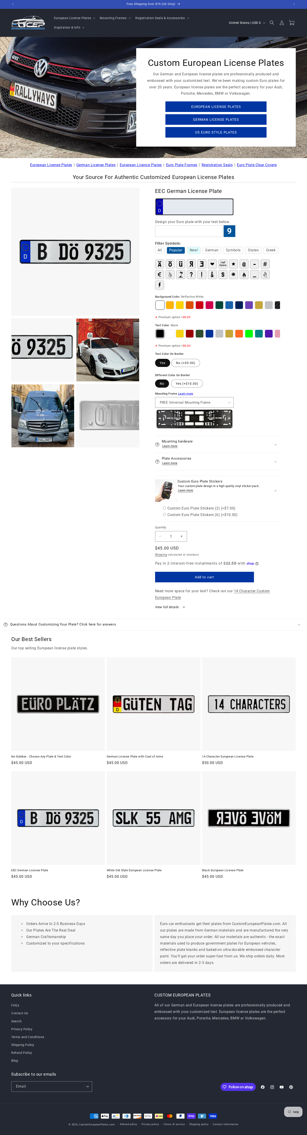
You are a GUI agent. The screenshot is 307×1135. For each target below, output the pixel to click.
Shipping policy (199, 1124)
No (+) (185, 363)
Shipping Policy (22, 1045)
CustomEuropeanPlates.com (97, 1124)
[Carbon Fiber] (278, 305)
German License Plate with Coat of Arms (135, 756)
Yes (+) (187, 383)
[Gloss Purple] (249, 305)
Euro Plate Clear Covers (257, 165)
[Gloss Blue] (239, 305)
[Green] (199, 333)
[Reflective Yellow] (169, 305)
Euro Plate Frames (181, 165)
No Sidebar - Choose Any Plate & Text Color (41, 756)
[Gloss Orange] (189, 305)
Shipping (161, 554)
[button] (74, 18)
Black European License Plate (223, 870)
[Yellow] (179, 333)
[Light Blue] (229, 305)
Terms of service (174, 1124)
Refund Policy (21, 1053)
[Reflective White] (160, 305)
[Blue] (209, 333)
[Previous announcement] (13, 4)
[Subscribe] (87, 1086)
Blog (14, 1061)
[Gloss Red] (199, 305)
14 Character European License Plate (228, 756)
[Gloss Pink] (209, 305)
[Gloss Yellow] (179, 305)
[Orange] (239, 333)
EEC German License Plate (29, 870)
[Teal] (258, 333)
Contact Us (19, 1013)
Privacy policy (150, 1124)
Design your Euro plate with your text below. (192, 222)
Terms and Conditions (27, 1037)
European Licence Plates (141, 165)
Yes (162, 363)
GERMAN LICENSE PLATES (216, 120)
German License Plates (96, 165)
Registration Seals (217, 165)
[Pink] (278, 333)
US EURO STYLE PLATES (216, 132)
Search (16, 1021)
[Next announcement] (294, 4)
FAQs (15, 1005)
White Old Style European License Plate (134, 870)
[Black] (160, 333)
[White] (169, 333)
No (162, 383)
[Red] (189, 333)
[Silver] (268, 305)
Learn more (185, 393)
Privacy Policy (21, 1029)
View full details (167, 607)
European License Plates (51, 165)
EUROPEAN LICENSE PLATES (216, 107)
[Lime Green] (249, 333)
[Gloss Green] (219, 305)
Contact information (225, 1124)
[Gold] (258, 305)
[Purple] (268, 333)
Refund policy (128, 1124)
